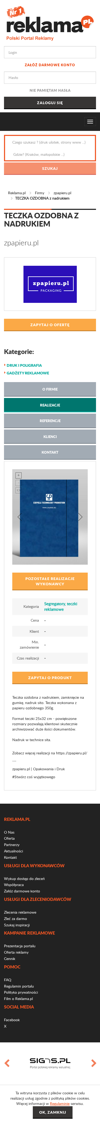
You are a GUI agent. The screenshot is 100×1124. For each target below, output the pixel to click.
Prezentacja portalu (19, 945)
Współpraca (14, 884)
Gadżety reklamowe (28, 372)
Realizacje (50, 405)
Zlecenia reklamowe (20, 912)
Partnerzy (11, 844)
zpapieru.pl (62, 192)
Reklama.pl (17, 192)
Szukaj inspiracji (17, 924)
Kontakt (50, 452)
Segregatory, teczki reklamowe (60, 606)
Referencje (50, 420)
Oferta (9, 838)
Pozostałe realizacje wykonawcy (50, 581)
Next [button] (93, 1063)
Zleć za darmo (15, 918)
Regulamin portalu (19, 986)
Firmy (39, 192)
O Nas (9, 832)
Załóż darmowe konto (50, 64)
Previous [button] (6, 1063)
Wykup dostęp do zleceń (24, 878)
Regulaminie (60, 1103)
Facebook (12, 1019)
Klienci (50, 436)
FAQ (7, 979)
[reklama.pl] (50, 22)
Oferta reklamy (16, 952)
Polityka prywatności (21, 992)
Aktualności (13, 850)
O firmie (50, 389)
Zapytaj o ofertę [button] (50, 324)
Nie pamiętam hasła (50, 90)
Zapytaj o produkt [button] (50, 677)
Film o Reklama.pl (18, 998)
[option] (51, 1063)
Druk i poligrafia (24, 365)
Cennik (9, 958)
